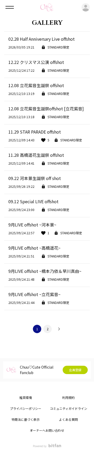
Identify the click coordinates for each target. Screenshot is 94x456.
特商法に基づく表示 (25, 419)
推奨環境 (25, 397)
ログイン (85, 7)
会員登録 (75, 370)
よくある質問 (68, 419)
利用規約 (68, 397)
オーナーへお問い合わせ (47, 430)
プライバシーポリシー (25, 408)
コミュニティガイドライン (68, 408)
